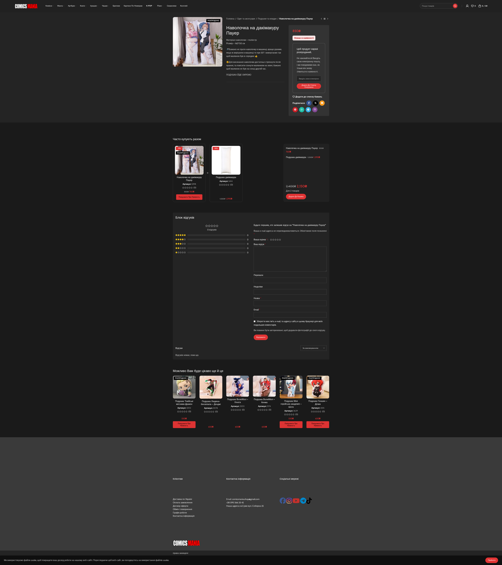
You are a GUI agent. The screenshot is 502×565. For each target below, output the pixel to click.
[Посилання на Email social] (322, 103)
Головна (230, 18)
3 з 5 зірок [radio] (275, 240)
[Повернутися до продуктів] (324, 18)
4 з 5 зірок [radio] (278, 240)
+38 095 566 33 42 (235, 502)
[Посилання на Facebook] (309, 103)
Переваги (258, 275)
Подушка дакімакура (226, 177)
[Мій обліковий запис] (467, 6)
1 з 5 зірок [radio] (271, 240)
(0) (194, 188)
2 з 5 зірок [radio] (273, 240)
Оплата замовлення (182, 502)
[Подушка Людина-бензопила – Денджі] (210, 387)
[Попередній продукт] (321, 18)
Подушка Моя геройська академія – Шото (291, 404)
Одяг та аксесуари (246, 18)
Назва (257, 298)
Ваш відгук (260, 244)
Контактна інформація (184, 516)
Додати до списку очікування (309, 86)
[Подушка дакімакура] (226, 160)
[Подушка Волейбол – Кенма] (264, 386)
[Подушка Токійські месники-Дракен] (184, 387)
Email (257, 309)
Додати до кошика (296, 196)
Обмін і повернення (182, 509)
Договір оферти (180, 506)
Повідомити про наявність (189, 197)
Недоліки (258, 286)
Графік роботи (180, 512)
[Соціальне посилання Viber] (314, 109)
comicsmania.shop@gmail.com (245, 499)
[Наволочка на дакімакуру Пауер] (189, 160)
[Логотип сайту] (26, 5)
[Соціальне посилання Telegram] (308, 109)
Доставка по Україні (182, 499)
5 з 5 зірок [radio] (280, 240)
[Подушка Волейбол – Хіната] (237, 386)
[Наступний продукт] (327, 18)
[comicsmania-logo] (186, 543)
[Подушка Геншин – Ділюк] (317, 387)
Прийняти (491, 560)
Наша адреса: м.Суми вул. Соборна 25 (245, 506)
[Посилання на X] (315, 103)
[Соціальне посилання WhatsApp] (301, 109)
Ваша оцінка (260, 240)
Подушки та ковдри (267, 18)
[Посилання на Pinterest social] (295, 109)
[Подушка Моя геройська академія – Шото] (291, 387)
